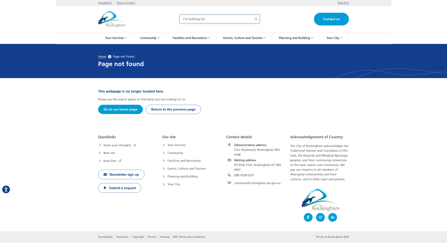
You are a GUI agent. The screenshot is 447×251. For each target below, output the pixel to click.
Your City (173, 184)
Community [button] (148, 38)
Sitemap (165, 236)
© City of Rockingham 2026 (332, 236)
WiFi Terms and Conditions (189, 236)
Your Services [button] (114, 38)
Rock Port (110, 161)
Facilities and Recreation (184, 161)
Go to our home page (120, 109)
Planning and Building (182, 176)
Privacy (152, 238)
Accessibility (105, 236)
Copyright (138, 236)
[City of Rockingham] (111, 19)
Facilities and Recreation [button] (190, 38)
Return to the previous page (173, 109)
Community (175, 153)
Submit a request (122, 188)
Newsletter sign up (124, 175)
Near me (109, 153)
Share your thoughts (117, 145)
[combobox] (219, 19)
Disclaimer (122, 236)
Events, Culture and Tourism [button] (243, 38)
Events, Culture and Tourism (186, 168)
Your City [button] (332, 38)
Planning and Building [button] (294, 38)
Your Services (176, 145)
